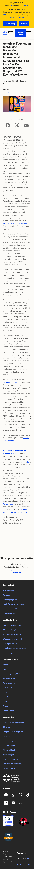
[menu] (29, 33)
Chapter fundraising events (13, 732)
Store (5, 701)
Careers (6, 669)
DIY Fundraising (9, 768)
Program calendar (10, 613)
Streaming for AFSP (10, 759)
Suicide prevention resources (14, 648)
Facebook (7, 382)
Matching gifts (8, 736)
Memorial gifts (9, 755)
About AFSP (7, 665)
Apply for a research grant (13, 604)
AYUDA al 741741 (17, 18)
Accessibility (10, 23)
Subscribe (17, 573)
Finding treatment (10, 644)
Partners (6, 692)
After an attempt (9, 630)
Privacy (6, 706)
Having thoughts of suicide (13, 625)
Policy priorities (9, 683)
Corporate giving (9, 741)
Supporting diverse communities (15, 653)
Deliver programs (10, 600)
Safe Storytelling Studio (12, 674)
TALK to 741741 (26, 6)
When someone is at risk (12, 639)
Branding (6, 697)
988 (12, 6)
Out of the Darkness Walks (13, 722)
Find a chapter (8, 590)
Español (24, 23)
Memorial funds (9, 750)
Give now (6, 727)
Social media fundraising (12, 764)
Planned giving (9, 745)
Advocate (6, 595)
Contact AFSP (8, 711)
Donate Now (21, 33)
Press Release (8, 93)
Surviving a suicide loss (12, 634)
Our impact (7, 688)
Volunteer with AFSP (11, 609)
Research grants (9, 678)
